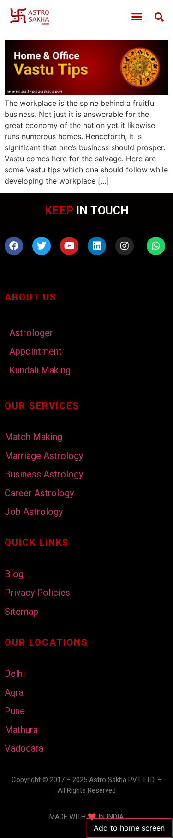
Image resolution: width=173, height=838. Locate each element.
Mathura (21, 729)
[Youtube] (69, 246)
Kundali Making (40, 370)
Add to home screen (129, 827)
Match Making (33, 436)
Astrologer (31, 332)
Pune (15, 710)
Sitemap (21, 611)
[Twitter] (41, 246)
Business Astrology (44, 474)
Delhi (15, 673)
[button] (137, 16)
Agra (14, 692)
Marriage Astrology (44, 455)
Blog (14, 574)
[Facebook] (14, 246)
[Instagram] (124, 246)
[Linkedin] (97, 246)
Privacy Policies (37, 592)
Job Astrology (34, 511)
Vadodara (24, 748)
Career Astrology (39, 493)
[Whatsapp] (156, 246)
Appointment (35, 351)
